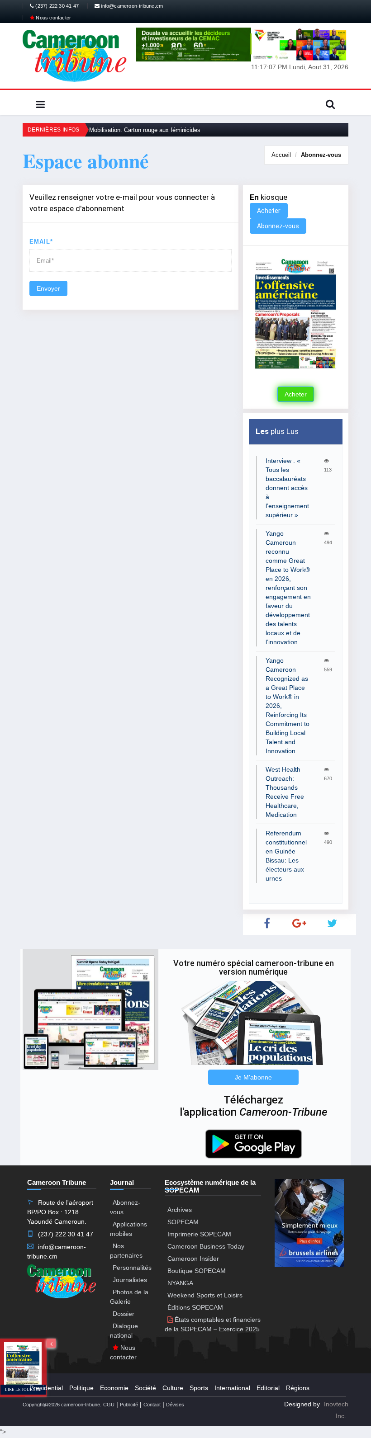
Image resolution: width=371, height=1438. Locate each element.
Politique (81, 1387)
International (232, 1387)
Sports (199, 1387)
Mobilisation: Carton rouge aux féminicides (144, 130)
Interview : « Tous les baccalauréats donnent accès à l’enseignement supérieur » (287, 488)
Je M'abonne (253, 1077)
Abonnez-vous (321, 154)
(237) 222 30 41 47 (56, 6)
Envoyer (48, 288)
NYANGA (180, 1283)
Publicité (129, 1404)
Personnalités (132, 1267)
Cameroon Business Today (205, 1246)
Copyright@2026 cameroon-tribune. (62, 1404)
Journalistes (130, 1279)
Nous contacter (52, 17)
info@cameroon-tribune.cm (131, 6)
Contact (152, 1404)
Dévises (175, 1404)
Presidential (46, 1387)
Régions (297, 1387)
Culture (172, 1387)
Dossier (123, 1313)
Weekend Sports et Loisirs (205, 1295)
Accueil (281, 154)
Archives (179, 1209)
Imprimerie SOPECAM (199, 1234)
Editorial (268, 1387)
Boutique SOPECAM (196, 1270)
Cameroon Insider (193, 1258)
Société (145, 1387)
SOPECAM (183, 1222)
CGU (108, 1404)
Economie (114, 1387)
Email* (41, 241)
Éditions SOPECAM (195, 1307)
